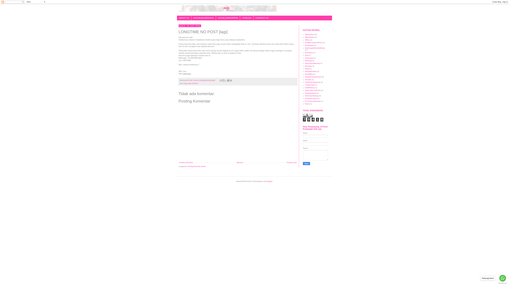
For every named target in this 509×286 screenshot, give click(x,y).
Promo (307, 104)
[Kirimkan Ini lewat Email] (221, 80)
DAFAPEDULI (310, 88)
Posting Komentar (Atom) (197, 166)
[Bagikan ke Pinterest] (231, 80)
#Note (307, 69)
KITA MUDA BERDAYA (203, 18)
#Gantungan (309, 45)
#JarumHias (309, 58)
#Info (306, 55)
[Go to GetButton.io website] (502, 283)
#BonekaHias (310, 37)
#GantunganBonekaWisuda (315, 48)
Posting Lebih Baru (186, 163)
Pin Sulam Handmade (313, 101)
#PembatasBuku (311, 71)
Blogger (269, 181)
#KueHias (308, 66)
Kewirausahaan (310, 93)
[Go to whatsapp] (502, 278)
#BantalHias (309, 34)
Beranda (240, 163)
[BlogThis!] (223, 80)
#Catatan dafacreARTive (314, 43)
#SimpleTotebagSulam (313, 77)
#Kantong (308, 61)
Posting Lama (292, 163)
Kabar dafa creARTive (191, 83)
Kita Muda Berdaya (312, 96)
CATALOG (246, 18)
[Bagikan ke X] (226, 80)
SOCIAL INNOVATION (228, 18)
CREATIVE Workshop (312, 82)
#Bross (307, 40)
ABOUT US (184, 18)
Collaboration (310, 85)
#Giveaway (309, 53)
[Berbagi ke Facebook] (228, 80)
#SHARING (309, 74)
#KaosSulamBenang (312, 63)
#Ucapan (308, 80)
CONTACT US (262, 18)
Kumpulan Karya (311, 98)
